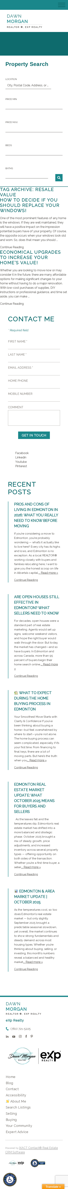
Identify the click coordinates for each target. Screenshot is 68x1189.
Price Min (11, 99)
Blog (9, 1083)
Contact (12, 1089)
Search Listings (18, 1107)
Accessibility (16, 1095)
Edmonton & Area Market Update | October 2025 (34, 896)
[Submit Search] (59, 177)
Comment (15, 407)
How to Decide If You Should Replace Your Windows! (30, 205)
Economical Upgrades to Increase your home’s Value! (30, 257)
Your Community (19, 1126)
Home (11, 1077)
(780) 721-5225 (21, 1029)
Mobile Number (20, 394)
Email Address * (20, 367)
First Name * (17, 341)
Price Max (11, 122)
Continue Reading (12, 247)
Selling (11, 1113)
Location (11, 79)
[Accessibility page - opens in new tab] (38, 1165)
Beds (8, 145)
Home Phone (18, 380)
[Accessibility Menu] (9, 1179)
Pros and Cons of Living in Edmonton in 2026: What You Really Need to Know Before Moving (36, 515)
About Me (18, 1101)
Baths (9, 168)
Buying (11, 1120)
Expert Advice (17, 1132)
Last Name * (17, 354)
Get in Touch (34, 435)
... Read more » (48, 573)
